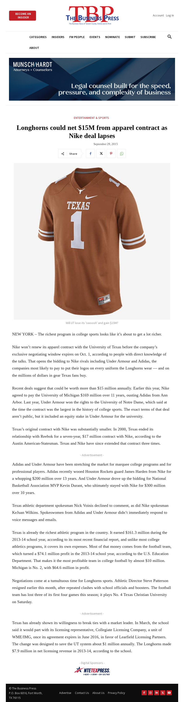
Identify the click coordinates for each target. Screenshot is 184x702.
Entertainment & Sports (91, 118)
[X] (100, 153)
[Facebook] (90, 153)
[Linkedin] (156, 692)
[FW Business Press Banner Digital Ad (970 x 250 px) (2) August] (92, 79)
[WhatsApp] (121, 153)
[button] (169, 37)
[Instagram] (150, 692)
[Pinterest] (111, 153)
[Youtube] (169, 692)
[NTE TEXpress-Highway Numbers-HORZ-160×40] (92, 670)
